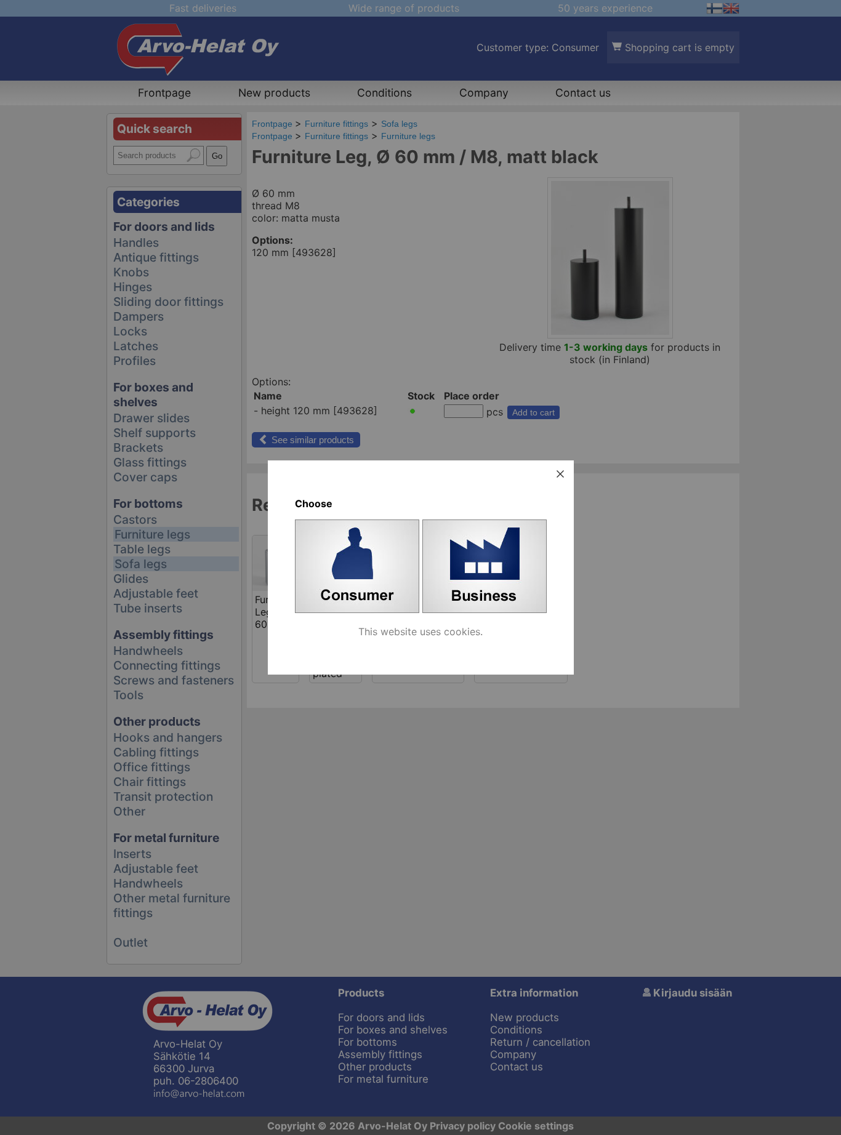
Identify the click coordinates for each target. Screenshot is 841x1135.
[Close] (560, 473)
